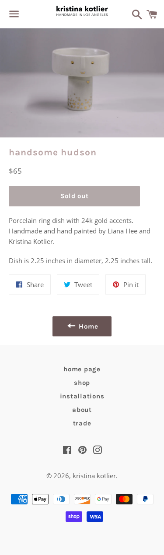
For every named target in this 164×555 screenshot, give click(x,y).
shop (82, 383)
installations (82, 396)
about (82, 410)
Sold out (74, 196)
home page (82, 369)
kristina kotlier (94, 475)
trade (82, 423)
